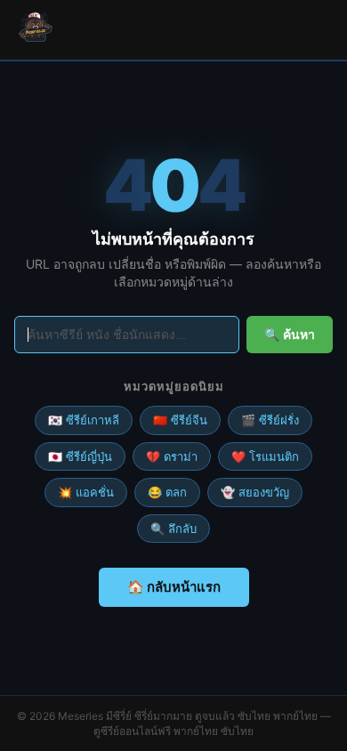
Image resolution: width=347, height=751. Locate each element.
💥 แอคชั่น (86, 492)
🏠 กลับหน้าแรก (174, 586)
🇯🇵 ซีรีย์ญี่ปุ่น (80, 456)
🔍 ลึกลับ (173, 528)
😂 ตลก (167, 492)
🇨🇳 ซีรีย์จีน (180, 420)
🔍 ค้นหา (289, 334)
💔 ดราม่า (172, 456)
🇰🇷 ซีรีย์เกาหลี (83, 420)
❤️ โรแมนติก (265, 456)
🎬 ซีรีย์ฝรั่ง (270, 420)
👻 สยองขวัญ (255, 492)
